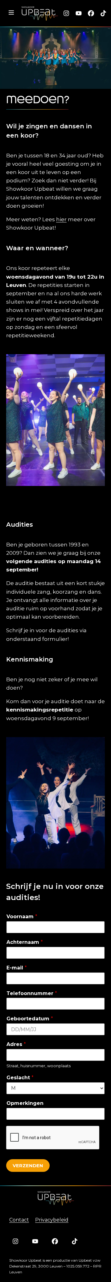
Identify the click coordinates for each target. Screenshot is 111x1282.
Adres (16, 1044)
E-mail (16, 968)
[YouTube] (78, 13)
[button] (11, 13)
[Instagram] (66, 13)
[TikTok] (103, 13)
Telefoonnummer (31, 993)
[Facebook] (91, 13)
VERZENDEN (28, 1165)
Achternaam (24, 942)
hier (61, 219)
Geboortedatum (29, 1019)
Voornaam (21, 916)
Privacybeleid (51, 1220)
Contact (19, 1220)
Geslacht (20, 1078)
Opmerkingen (24, 1103)
